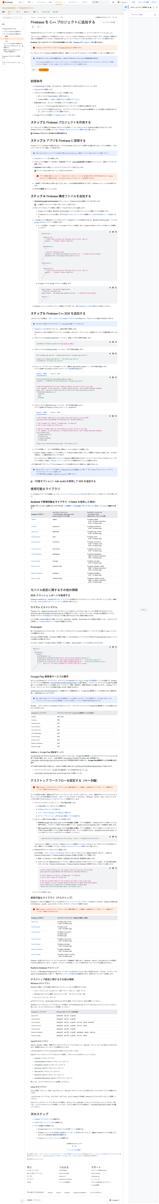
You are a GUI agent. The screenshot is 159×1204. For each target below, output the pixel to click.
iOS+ (33, 70)
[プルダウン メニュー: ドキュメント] (65, 2)
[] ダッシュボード (64, 1133)
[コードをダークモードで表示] (113, 231)
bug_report (150, 7)
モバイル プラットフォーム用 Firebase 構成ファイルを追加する (59, 816)
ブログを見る (63, 1170)
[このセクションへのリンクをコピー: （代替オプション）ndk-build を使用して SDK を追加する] (97, 481)
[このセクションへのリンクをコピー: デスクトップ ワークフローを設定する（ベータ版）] (101, 781)
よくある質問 (95, 1185)
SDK (86, 53)
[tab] (41, 373)
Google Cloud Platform (79, 1192)
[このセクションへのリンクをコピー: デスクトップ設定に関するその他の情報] (75, 979)
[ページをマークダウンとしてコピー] (38, 26)
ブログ (133, 2)
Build (20, 2)
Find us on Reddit (64, 1173)
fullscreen (153, 7)
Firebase (33, 17)
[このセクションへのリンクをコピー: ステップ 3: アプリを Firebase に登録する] (87, 141)
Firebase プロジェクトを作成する (49, 809)
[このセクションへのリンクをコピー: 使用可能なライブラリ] (62, 489)
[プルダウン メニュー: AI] (20, 12)
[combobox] (101, 2)
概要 (3, 12)
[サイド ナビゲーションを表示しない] (22, 1201)
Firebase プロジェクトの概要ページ (71, 469)
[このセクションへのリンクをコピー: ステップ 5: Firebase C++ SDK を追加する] (87, 314)
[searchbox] (12, 17)
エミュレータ (42, 106)
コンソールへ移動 (143, 2)
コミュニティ (72, 2)
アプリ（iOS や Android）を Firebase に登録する (54, 813)
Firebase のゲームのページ (82, 42)
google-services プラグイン (43, 222)
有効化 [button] (41, 374)
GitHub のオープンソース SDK (44, 1122)
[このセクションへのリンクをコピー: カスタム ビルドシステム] (59, 607)
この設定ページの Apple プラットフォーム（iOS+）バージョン (85, 506)
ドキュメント (59, 2)
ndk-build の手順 (67, 324)
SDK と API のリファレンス (34, 1173)
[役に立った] (113, 17)
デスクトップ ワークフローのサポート (76, 902)
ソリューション (41, 2)
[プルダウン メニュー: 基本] (13, 12)
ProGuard (78, 631)
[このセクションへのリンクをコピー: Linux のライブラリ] (48, 1087)
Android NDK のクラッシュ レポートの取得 (52, 602)
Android (44, 70)
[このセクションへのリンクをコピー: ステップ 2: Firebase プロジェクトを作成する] (92, 123)
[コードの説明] (110, 231)
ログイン (154, 2)
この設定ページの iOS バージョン (56, 474)
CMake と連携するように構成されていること (65, 99)
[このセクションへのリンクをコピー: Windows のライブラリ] (52, 983)
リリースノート (95, 1179)
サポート (85, 2)
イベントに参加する (65, 1182)
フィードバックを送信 (108, 22)
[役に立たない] (116, 17)
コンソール (40, 159)
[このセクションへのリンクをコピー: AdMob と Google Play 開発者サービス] (65, 752)
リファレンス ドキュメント (70, 494)
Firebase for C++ (26, 8)
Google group (95, 1176)
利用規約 (29, 1200)
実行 (29, 2)
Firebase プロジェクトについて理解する (72, 130)
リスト (55, 112)
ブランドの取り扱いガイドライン (101, 1182)
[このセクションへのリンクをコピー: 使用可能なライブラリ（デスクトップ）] (75, 898)
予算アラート (71, 1129)
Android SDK (38, 89)
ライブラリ (65, 407)
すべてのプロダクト (96, 1192)
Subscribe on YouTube (65, 1179)
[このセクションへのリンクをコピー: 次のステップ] (50, 1114)
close (156, 7)
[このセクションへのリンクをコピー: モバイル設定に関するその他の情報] (79, 590)
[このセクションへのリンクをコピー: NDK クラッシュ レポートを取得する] (72, 595)
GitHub (82, 494)
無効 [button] (55, 374)
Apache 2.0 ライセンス (110, 1154)
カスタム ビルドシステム (75, 214)
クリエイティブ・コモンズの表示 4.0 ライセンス (66, 1154)
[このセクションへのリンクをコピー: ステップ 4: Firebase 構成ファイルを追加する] (93, 196)
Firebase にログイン (61, 115)
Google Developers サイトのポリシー (52, 1156)
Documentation (9, 8)
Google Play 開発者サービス (92, 681)
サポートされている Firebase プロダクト (61, 318)
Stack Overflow (95, 1173)
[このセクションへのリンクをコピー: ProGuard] (43, 627)
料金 (50, 2)
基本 (9, 12)
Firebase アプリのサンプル (43, 1119)
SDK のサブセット (55, 799)
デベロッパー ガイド (33, 1170)
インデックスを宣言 (68, 974)
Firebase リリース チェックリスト (49, 1138)
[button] (11, 29)
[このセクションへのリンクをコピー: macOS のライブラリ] (50, 1041)
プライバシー (38, 1200)
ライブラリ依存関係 (68, 369)
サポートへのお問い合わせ (99, 1170)
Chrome (58, 1192)
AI (17, 12)
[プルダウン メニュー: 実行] (33, 2)
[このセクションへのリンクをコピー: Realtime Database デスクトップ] (60, 968)
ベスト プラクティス (71, 153)
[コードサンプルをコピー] (116, 231)
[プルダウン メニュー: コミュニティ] (78, 2)
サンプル (55, 12)
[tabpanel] (75, 389)
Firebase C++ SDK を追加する (89, 306)
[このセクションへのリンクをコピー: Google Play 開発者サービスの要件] (70, 677)
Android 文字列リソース (101, 214)
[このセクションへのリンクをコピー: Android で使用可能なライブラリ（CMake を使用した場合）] (99, 502)
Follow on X (62, 1176)
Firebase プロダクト (65, 48)
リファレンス (46, 12)
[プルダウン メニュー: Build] (24, 2)
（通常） (62, 717)
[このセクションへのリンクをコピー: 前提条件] (44, 81)
